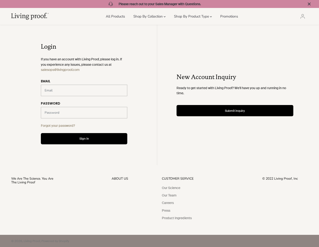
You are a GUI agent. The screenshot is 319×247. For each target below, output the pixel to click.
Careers (168, 203)
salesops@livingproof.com (60, 70)
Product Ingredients (177, 218)
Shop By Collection (148, 16)
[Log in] (303, 16)
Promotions (229, 16)
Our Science (171, 188)
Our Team (169, 195)
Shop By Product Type (192, 16)
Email (45, 81)
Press (166, 210)
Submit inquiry (235, 111)
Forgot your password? (58, 126)
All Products (115, 16)
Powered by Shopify (55, 241)
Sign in (84, 139)
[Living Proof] (30, 16)
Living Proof (32, 241)
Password (50, 103)
